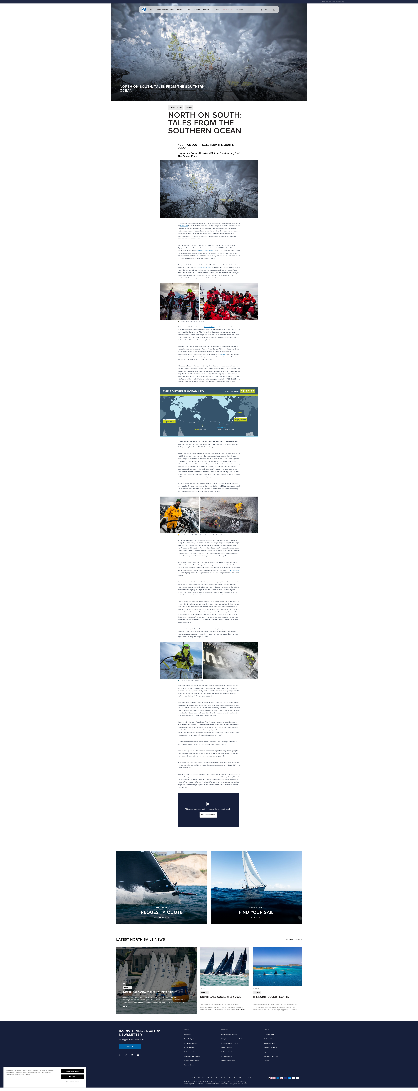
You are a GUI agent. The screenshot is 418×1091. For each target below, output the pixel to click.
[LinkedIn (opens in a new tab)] (132, 1055)
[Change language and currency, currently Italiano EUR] (261, 9)
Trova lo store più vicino (229, 1043)
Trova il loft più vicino (191, 1061)
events (189, 107)
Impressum (267, 1052)
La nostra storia (269, 1034)
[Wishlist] (270, 9)
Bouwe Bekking (209, 327)
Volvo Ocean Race (204, 267)
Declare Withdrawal (228, 1061)
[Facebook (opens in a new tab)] (120, 1055)
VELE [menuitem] (151, 9)
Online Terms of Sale (213, 1078)
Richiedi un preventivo (192, 1056)
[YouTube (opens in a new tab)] (138, 1055)
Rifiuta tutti (72, 1076)
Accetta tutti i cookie (72, 1071)
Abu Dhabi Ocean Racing (204, 250)
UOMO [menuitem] (189, 9)
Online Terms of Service (226, 1078)
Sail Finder (187, 1034)
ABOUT (266, 1030)
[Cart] (274, 9)
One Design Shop (190, 1039)
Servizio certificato (190, 1043)
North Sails (184, 226)
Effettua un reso (226, 1056)
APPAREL (224, 1030)
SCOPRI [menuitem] (216, 9)
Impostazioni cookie (72, 1082)
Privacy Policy (238, 1078)
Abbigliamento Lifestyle (229, 1034)
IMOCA (222, 354)
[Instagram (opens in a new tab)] (126, 1055)
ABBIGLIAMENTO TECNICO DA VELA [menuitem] (170, 9)
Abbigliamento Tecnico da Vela (231, 1039)
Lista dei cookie (188, 1078)
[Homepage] (144, 9)
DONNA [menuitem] (197, 9)
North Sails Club (226, 1048)
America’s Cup (234, 570)
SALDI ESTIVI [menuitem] (228, 9)
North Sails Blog (269, 1043)
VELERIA (187, 1030)
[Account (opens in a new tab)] (266, 9)
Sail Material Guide (190, 1052)
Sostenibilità (268, 1039)
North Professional (270, 1048)
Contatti (266, 1061)
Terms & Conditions (200, 1078)
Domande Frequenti (271, 1056)
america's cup (175, 107)
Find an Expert (189, 1065)
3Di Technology (189, 1048)
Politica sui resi (226, 1052)
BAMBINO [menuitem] (206, 9)
